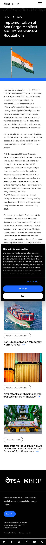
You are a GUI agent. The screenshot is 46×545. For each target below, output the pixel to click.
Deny (23, 296)
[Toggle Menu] (40, 3)
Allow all (23, 289)
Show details (32, 281)
